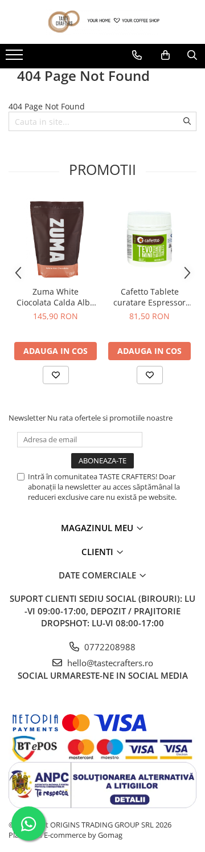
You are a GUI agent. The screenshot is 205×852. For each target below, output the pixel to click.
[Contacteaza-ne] (137, 55)
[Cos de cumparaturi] (165, 55)
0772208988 (109, 647)
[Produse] (16, 58)
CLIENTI (98, 551)
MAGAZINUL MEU (98, 527)
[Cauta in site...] (192, 55)
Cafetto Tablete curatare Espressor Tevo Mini (149, 297)
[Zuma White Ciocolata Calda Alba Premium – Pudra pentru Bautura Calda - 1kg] (55, 239)
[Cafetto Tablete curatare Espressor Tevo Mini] (149, 239)
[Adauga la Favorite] (56, 375)
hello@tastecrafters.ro (109, 662)
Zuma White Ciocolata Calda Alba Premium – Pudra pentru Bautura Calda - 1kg (56, 297)
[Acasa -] (102, 22)
